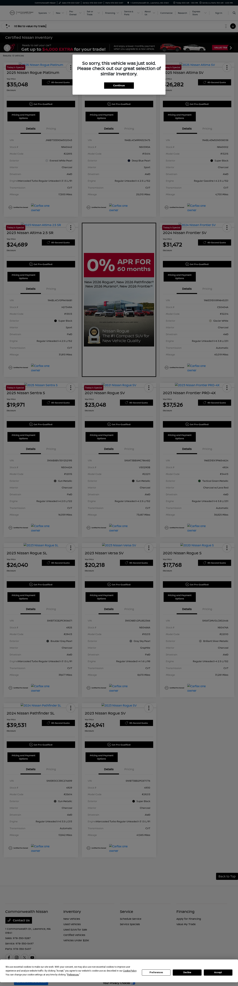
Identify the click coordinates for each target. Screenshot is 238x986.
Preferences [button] (73, 974)
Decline (187, 972)
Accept (218, 972)
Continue (119, 85)
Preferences (156, 972)
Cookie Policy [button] (129, 970)
